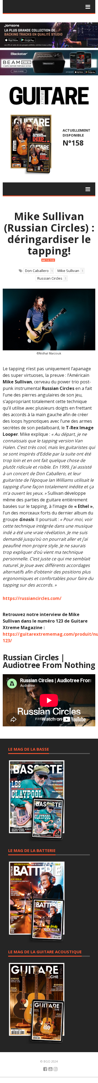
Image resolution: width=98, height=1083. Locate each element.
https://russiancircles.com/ (32, 598)
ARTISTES (48, 260)
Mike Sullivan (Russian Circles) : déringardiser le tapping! (49, 233)
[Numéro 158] (30, 143)
